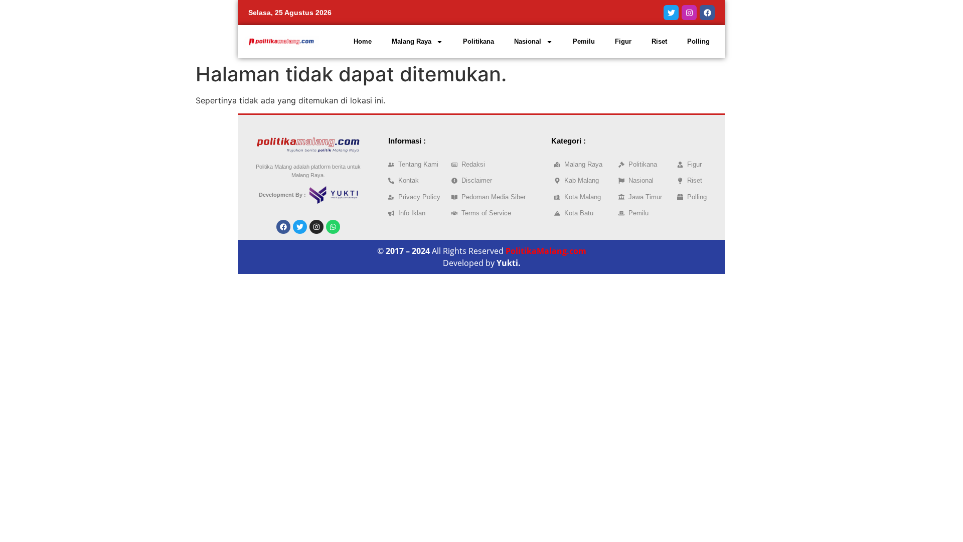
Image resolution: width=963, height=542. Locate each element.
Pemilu (584, 41)
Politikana (478, 41)
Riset (659, 41)
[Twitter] (671, 12)
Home (363, 41)
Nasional (527, 41)
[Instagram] (689, 12)
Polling (698, 41)
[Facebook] (707, 12)
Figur (623, 41)
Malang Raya (411, 41)
